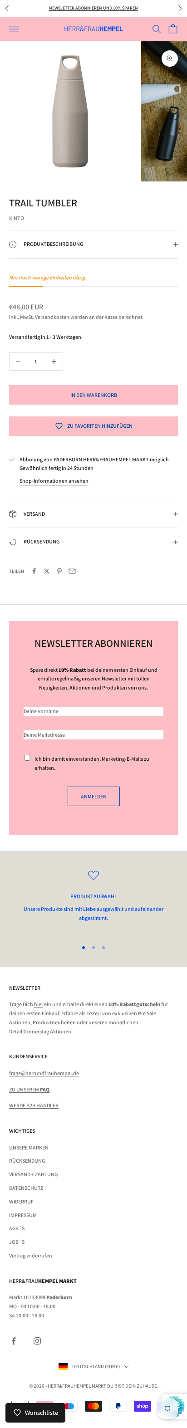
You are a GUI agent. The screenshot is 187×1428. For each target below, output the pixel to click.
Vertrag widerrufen (30, 1255)
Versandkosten (52, 316)
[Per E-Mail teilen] (72, 571)
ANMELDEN (94, 796)
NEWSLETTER (24, 987)
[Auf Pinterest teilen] (59, 571)
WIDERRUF (21, 1201)
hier (38, 1004)
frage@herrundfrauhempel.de (44, 1073)
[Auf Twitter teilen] (46, 571)
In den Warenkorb (93, 394)
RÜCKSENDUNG (27, 1160)
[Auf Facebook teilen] (34, 571)
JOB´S (17, 1241)
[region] (93, 901)
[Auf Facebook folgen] (13, 1340)
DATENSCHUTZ (26, 1187)
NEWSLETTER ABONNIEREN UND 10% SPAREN (93, 8)
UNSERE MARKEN (29, 1147)
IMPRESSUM (23, 1215)
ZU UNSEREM (29, 1089)
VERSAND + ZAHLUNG (33, 1174)
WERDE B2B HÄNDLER (34, 1105)
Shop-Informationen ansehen (54, 480)
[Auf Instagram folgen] (37, 1340)
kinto (16, 218)
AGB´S (17, 1228)
